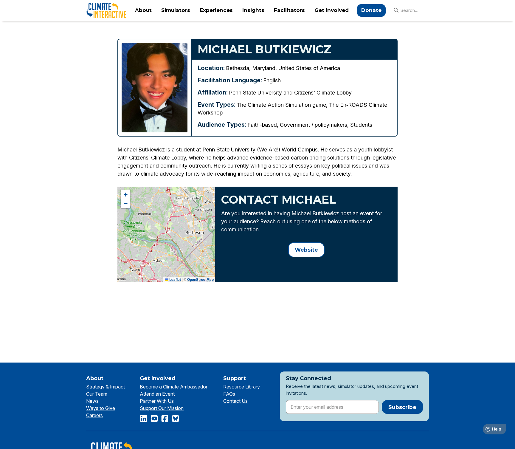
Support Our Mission (162, 408)
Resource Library (241, 387)
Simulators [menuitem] (175, 10)
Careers (94, 415)
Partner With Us (157, 401)
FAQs (229, 394)
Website (306, 250)
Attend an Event (157, 394)
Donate (371, 10)
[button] (125, 194)
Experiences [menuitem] (216, 10)
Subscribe (402, 407)
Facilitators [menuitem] (289, 10)
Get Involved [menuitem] (331, 10)
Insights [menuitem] (253, 10)
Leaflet (174, 279)
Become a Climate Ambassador (173, 387)
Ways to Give (100, 408)
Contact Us (235, 401)
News (92, 401)
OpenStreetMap (200, 279)
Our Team (96, 394)
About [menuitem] (143, 10)
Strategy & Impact (105, 387)
